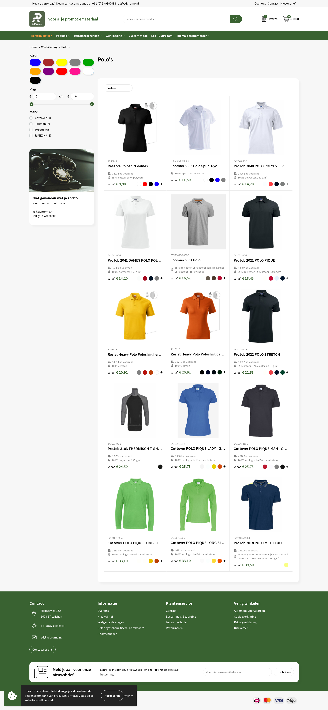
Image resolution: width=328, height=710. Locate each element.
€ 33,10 (118, 560)
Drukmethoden (107, 634)
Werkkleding (114, 36)
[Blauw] (35, 62)
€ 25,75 (181, 466)
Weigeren (128, 695)
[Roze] (74, 71)
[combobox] (176, 19)
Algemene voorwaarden (249, 611)
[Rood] (61, 71)
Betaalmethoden (177, 622)
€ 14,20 (244, 184)
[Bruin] (48, 62)
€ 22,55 (244, 372)
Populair (61, 36)
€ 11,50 (181, 179)
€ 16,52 (181, 278)
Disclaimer (241, 628)
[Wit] (88, 71)
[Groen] (88, 62)
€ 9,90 (117, 184)
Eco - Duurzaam (162, 36)
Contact (273, 3)
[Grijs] (74, 62)
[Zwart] (35, 80)
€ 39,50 (244, 564)
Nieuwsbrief (288, 3)
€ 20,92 (118, 372)
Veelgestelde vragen (111, 622)
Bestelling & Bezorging (181, 616)
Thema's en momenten (191, 36)
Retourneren (174, 628)
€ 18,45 (244, 278)
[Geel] (61, 62)
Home (33, 47)
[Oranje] (35, 71)
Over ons (260, 3)
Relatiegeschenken (86, 36)
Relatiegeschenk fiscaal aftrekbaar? (121, 628)
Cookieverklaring (245, 616)
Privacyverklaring (245, 622)
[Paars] (48, 71)
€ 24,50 (118, 466)
